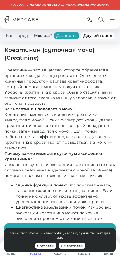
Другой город (97, 35)
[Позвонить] (90, 19)
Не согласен (72, 246)
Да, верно (66, 35)
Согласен (45, 246)
